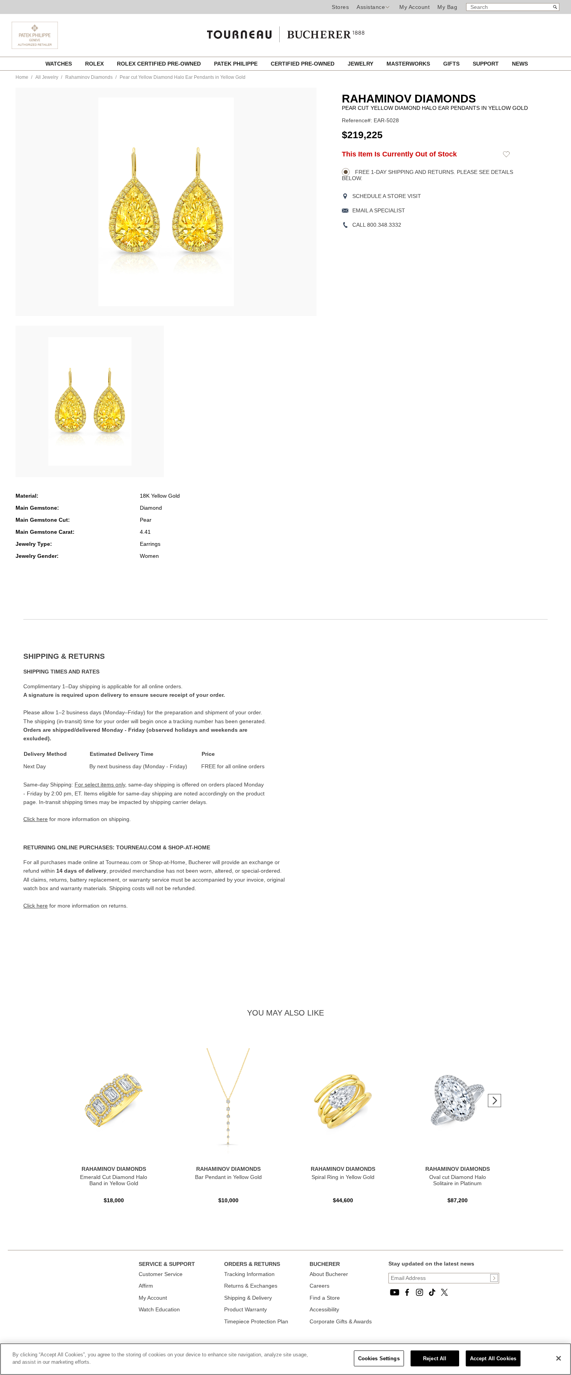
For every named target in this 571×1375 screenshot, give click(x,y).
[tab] (154, 656)
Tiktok (432, 1292)
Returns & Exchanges (250, 1286)
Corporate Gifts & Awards (341, 1321)
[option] (90, 401)
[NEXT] (494, 1100)
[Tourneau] (285, 31)
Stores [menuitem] (340, 7)
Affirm (146, 1286)
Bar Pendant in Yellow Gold (228, 1177)
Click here (35, 819)
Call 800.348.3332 (376, 225)
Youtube (395, 1292)
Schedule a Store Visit (386, 196)
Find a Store (325, 1298)
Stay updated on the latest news (431, 1263)
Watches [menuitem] (59, 64)
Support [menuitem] (486, 64)
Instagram (419, 1292)
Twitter (444, 1292)
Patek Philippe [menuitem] (236, 64)
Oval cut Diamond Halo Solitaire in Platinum (457, 1180)
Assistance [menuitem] (371, 7)
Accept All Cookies (493, 1358)
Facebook (407, 1292)
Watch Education (159, 1309)
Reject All (434, 1358)
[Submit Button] (494, 1278)
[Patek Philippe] (35, 47)
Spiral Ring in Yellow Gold (343, 1177)
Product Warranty (245, 1309)
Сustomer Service (161, 1274)
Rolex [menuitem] (95, 64)
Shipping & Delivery (248, 1298)
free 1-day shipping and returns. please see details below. (427, 175)
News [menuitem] (520, 64)
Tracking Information (249, 1274)
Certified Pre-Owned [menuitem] (303, 64)
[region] (285, 1359)
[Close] (558, 1358)
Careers (319, 1286)
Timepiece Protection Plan (256, 1321)
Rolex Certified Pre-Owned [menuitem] (159, 64)
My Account (414, 7)
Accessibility (324, 1309)
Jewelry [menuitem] (361, 64)
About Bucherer (329, 1274)
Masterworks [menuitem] (409, 64)
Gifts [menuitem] (452, 64)
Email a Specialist (378, 210)
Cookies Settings (379, 1358)
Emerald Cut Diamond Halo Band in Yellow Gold (113, 1180)
